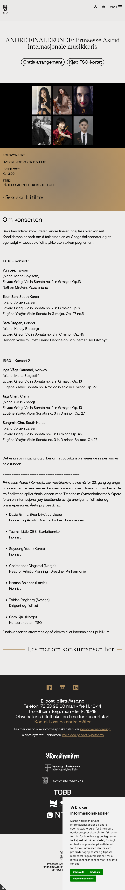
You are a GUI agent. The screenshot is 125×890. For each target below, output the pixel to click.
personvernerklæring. (95, 729)
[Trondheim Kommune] (62, 780)
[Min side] (95, 6)
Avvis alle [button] (95, 871)
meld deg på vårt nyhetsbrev (83, 735)
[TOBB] (62, 792)
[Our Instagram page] (62, 687)
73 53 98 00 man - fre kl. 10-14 (71, 706)
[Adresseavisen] (62, 756)
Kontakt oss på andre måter (62, 721)
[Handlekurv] (103, 6)
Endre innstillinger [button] (83, 878)
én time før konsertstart (86, 716)
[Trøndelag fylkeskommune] (62, 768)
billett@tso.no (70, 701)
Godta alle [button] (78, 871)
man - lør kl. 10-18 (79, 711)
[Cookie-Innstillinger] (3, 886)
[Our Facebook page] (49, 687)
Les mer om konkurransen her (70, 649)
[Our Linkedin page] (75, 687)
